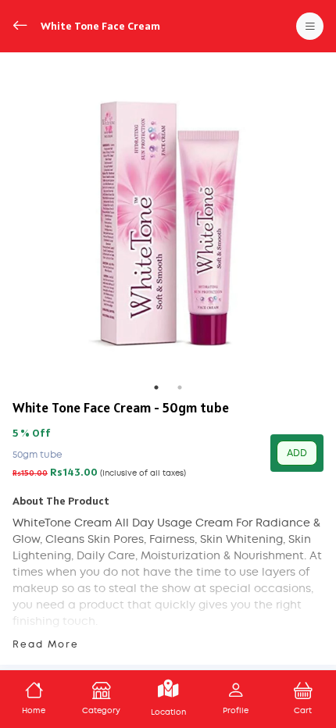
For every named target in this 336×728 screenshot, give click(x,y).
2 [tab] (180, 387)
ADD (297, 453)
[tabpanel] (168, 220)
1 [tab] (156, 387)
